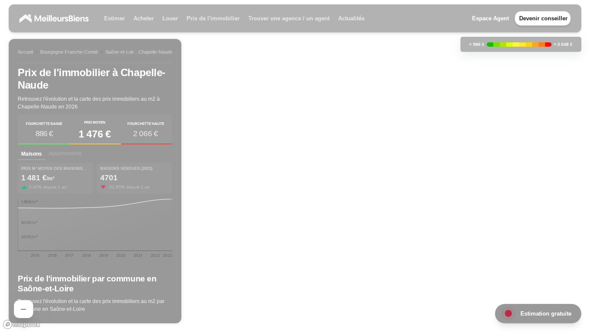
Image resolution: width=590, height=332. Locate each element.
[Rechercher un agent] (23, 309)
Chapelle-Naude (155, 51)
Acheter (143, 18)
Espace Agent (490, 18)
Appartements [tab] (65, 153)
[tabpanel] (95, 213)
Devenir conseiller (543, 18)
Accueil (25, 51)
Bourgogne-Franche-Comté (69, 51)
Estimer (114, 18)
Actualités (351, 18)
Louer (170, 18)
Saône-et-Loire (120, 51)
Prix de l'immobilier (213, 18)
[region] (295, 166)
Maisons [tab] (31, 154)
